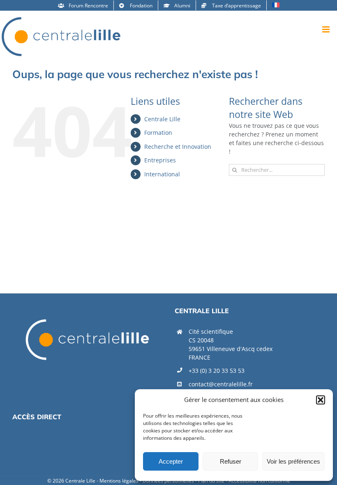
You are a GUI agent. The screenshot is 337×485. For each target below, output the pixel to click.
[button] (320, 400)
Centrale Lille (162, 119)
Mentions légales (118, 480)
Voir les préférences (293, 461)
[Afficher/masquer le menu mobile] (326, 29)
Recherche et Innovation (177, 146)
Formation (158, 132)
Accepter (171, 461)
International (162, 174)
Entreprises (160, 160)
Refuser (230, 461)
